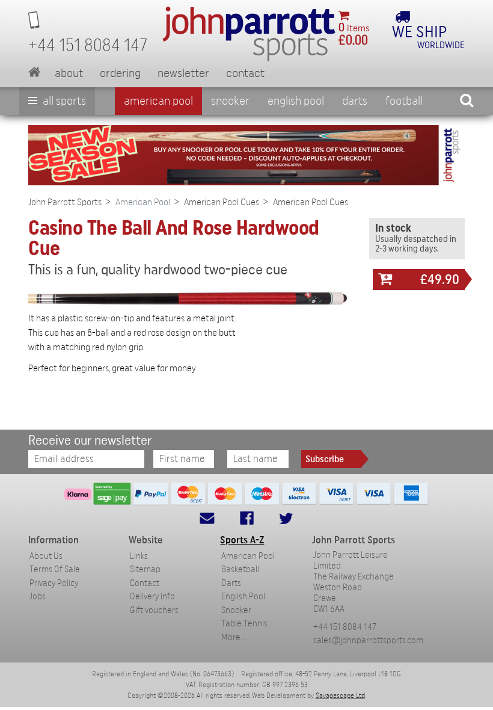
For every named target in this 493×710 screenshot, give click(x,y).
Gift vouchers (154, 610)
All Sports (63, 101)
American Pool (158, 101)
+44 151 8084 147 (344, 627)
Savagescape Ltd (340, 695)
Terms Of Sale (54, 569)
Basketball (240, 569)
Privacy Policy (53, 583)
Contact (245, 73)
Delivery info (152, 596)
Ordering (120, 73)
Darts (354, 101)
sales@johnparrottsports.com (368, 640)
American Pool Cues (221, 202)
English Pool (243, 596)
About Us (46, 556)
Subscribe (324, 459)
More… (233, 637)
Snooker (230, 101)
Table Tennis (244, 623)
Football (404, 101)
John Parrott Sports (65, 202)
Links (139, 556)
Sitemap (145, 569)
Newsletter (183, 73)
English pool (296, 101)
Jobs (37, 596)
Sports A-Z (242, 540)
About (69, 73)
